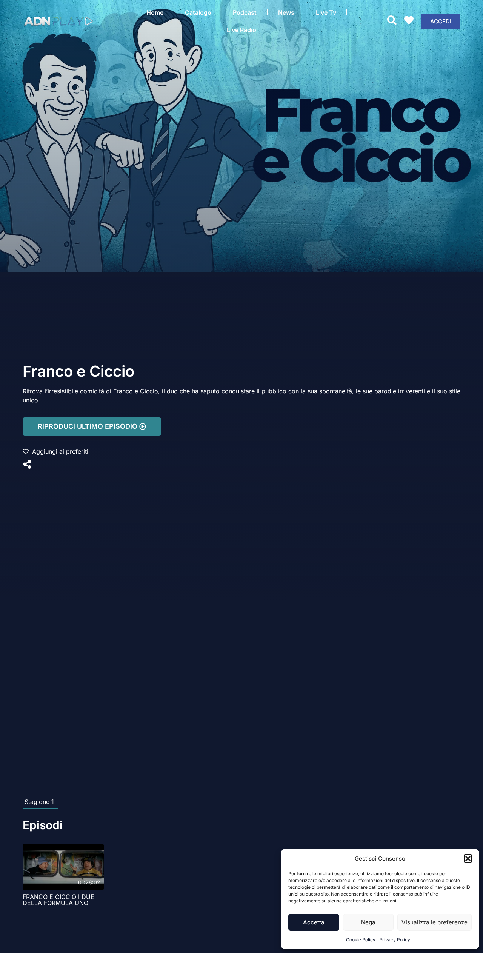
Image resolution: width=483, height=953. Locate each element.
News (286, 12)
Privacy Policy (394, 939)
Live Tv (326, 12)
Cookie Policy (360, 939)
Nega (368, 922)
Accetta (314, 922)
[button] (468, 858)
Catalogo (198, 12)
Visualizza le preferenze (434, 922)
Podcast (245, 12)
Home (154, 12)
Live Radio (241, 30)
